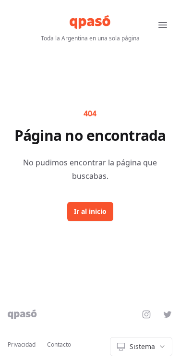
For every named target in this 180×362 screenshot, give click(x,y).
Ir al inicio (90, 211)
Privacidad (22, 344)
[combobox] (141, 346)
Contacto (59, 344)
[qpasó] (90, 22)
